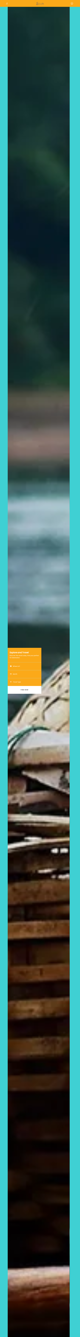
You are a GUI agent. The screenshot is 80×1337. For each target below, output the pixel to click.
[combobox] (27, 674)
